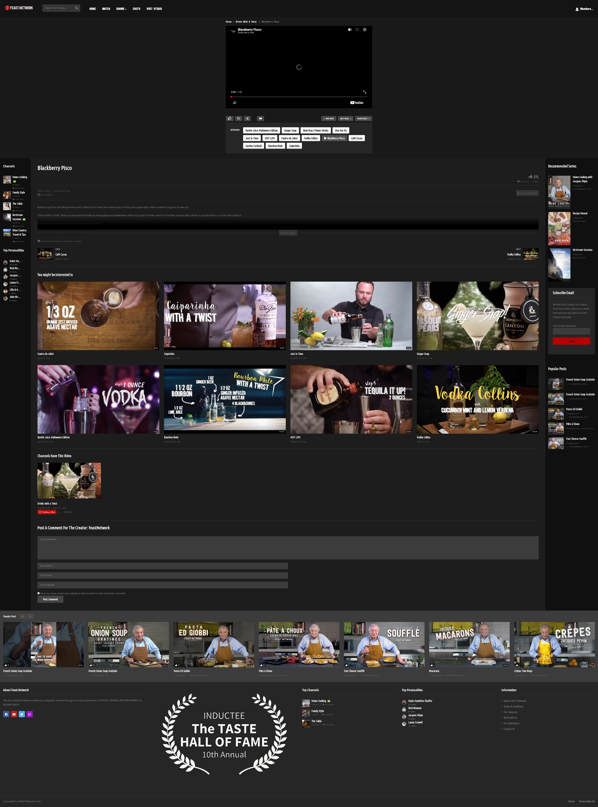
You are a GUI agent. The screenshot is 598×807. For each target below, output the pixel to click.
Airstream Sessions (583, 249)
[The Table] (7, 206)
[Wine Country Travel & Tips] (7, 233)
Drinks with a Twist (61, 191)
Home (571, 801)
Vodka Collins (311, 138)
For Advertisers (512, 723)
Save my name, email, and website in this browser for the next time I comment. (83, 593)
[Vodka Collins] (415, 257)
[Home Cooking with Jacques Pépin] (559, 192)
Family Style (18, 192)
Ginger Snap (290, 130)
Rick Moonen (15, 268)
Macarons (434, 670)
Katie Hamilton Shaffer (15, 260)
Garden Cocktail (254, 145)
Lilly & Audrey (15, 289)
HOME (92, 9)
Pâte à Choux (572, 423)
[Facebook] (6, 714)
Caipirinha (294, 145)
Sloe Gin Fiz (341, 130)
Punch (78, 241)
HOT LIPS (270, 138)
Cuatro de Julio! (289, 138)
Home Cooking (19, 177)
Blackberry (55, 241)
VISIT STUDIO (154, 9)
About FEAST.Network (515, 700)
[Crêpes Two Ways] (554, 644)
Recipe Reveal (580, 213)
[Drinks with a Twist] (69, 497)
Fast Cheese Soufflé (576, 438)
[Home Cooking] (7, 179)
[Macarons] (469, 644)
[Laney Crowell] (5, 283)
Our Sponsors (511, 712)
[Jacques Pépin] (5, 276)
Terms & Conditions (514, 706)
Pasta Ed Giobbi (574, 409)
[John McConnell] (5, 298)
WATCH (106, 9)
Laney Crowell (15, 282)
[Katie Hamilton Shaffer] (5, 262)
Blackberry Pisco (336, 138)
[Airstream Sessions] (7, 217)
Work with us (510, 717)
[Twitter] (22, 714)
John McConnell (15, 296)
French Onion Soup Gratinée (580, 379)
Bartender (45, 241)
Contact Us (509, 728)
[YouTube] (14, 714)
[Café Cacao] (161, 257)
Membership (587, 9)
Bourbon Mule (275, 145)
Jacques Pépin (15, 275)
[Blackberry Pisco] (98, 316)
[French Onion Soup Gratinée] (556, 384)
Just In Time (252, 138)
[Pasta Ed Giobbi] (556, 413)
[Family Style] (7, 195)
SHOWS (120, 9)
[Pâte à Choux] (556, 428)
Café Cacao (356, 138)
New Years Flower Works (315, 130)
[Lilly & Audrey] (5, 291)
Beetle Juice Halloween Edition (262, 130)
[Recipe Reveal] (559, 228)
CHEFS (136, 9)
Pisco (71, 241)
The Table (17, 203)
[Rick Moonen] (5, 269)
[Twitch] (29, 714)
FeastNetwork (99, 527)
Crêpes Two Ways (523, 670)
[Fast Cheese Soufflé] (556, 443)
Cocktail (65, 241)
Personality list (587, 801)
